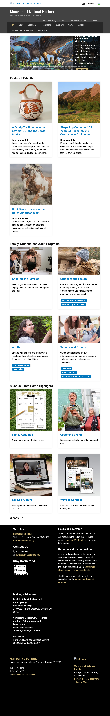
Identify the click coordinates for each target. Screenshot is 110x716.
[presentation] (31, 102)
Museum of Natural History (32, 11)
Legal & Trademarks (91, 679)
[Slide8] (47, 66)
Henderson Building (22, 534)
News (71, 25)
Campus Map (81, 682)
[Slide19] (82, 66)
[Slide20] (85, 66)
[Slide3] (31, 66)
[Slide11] (56, 66)
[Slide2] (28, 66)
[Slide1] (25, 66)
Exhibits (82, 25)
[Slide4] (34, 66)
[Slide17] (75, 66)
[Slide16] (72, 66)
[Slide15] (69, 66)
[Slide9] (50, 66)
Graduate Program (51, 20)
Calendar (32, 25)
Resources (43, 30)
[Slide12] (60, 66)
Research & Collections (72, 20)
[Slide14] (66, 66)
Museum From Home (22, 30)
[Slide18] (79, 66)
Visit (21, 25)
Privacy (77, 679)
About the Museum (92, 20)
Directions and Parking (23, 540)
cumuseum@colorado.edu (28, 555)
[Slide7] (44, 66)
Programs (46, 25)
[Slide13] (63, 66)
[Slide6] (41, 66)
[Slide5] (37, 66)
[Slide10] (53, 66)
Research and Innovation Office (25, 15)
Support (60, 25)
